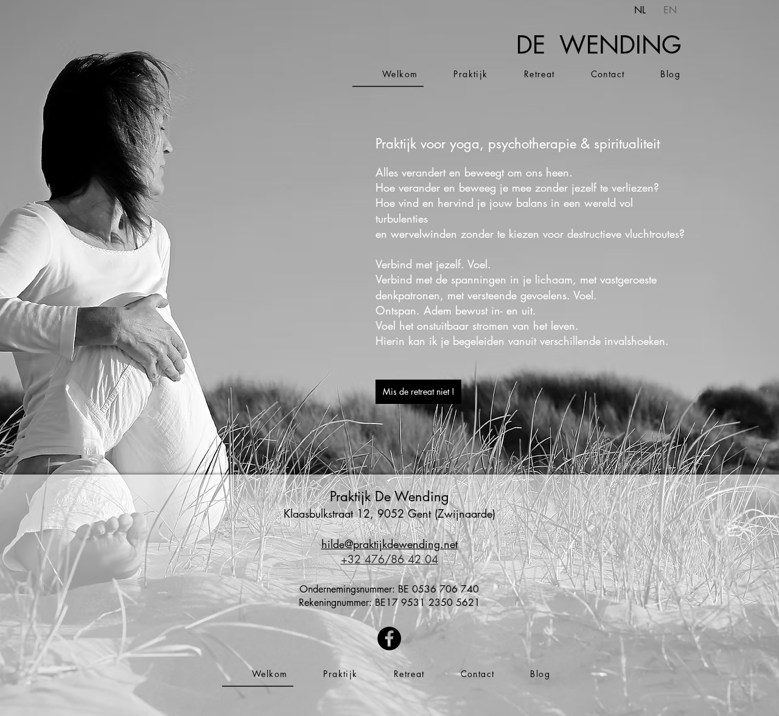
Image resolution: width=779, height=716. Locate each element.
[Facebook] (389, 638)
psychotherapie (532, 143)
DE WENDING (599, 45)
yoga (465, 143)
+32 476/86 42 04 (389, 559)
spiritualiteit (627, 143)
